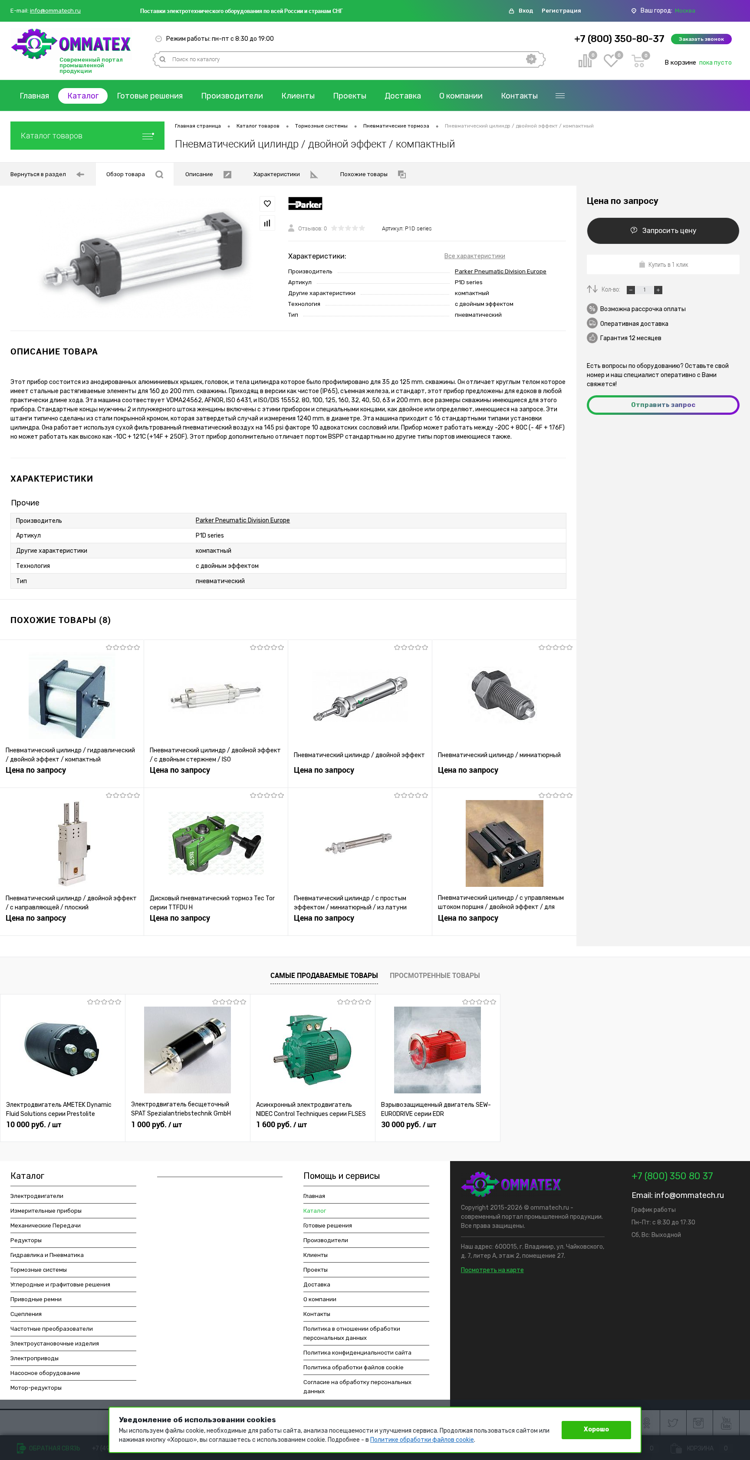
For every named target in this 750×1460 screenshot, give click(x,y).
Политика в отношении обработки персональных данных (351, 1333)
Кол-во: (612, 289)
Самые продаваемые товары (324, 975)
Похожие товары (364, 174)
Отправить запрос (663, 405)
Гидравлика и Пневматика (47, 1255)
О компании (461, 96)
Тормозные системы (38, 1269)
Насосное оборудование (45, 1373)
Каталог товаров (51, 135)
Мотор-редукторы (36, 1388)
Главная (34, 96)
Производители (232, 96)
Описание (199, 174)
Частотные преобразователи (51, 1328)
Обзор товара (125, 174)
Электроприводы (34, 1358)
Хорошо (596, 1429)
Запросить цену (669, 230)
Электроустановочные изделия (54, 1343)
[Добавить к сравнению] (267, 223)
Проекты (349, 96)
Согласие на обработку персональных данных (357, 1386)
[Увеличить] (144, 258)
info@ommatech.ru (55, 11)
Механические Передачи (45, 1225)
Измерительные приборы (46, 1210)
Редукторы (26, 1240)
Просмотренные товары (435, 975)
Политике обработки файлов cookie (422, 1440)
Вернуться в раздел (38, 174)
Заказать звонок (701, 39)
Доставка (403, 96)
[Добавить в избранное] (267, 204)
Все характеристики (474, 256)
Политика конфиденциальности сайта (357, 1352)
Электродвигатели (36, 1196)
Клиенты (298, 96)
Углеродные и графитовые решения (60, 1284)
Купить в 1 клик (668, 264)
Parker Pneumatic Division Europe (500, 271)
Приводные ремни (36, 1299)
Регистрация (561, 10)
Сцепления (26, 1314)
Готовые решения (150, 96)
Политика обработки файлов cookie (353, 1367)
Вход (526, 10)
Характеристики (276, 174)
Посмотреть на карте (492, 1270)
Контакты (519, 96)
